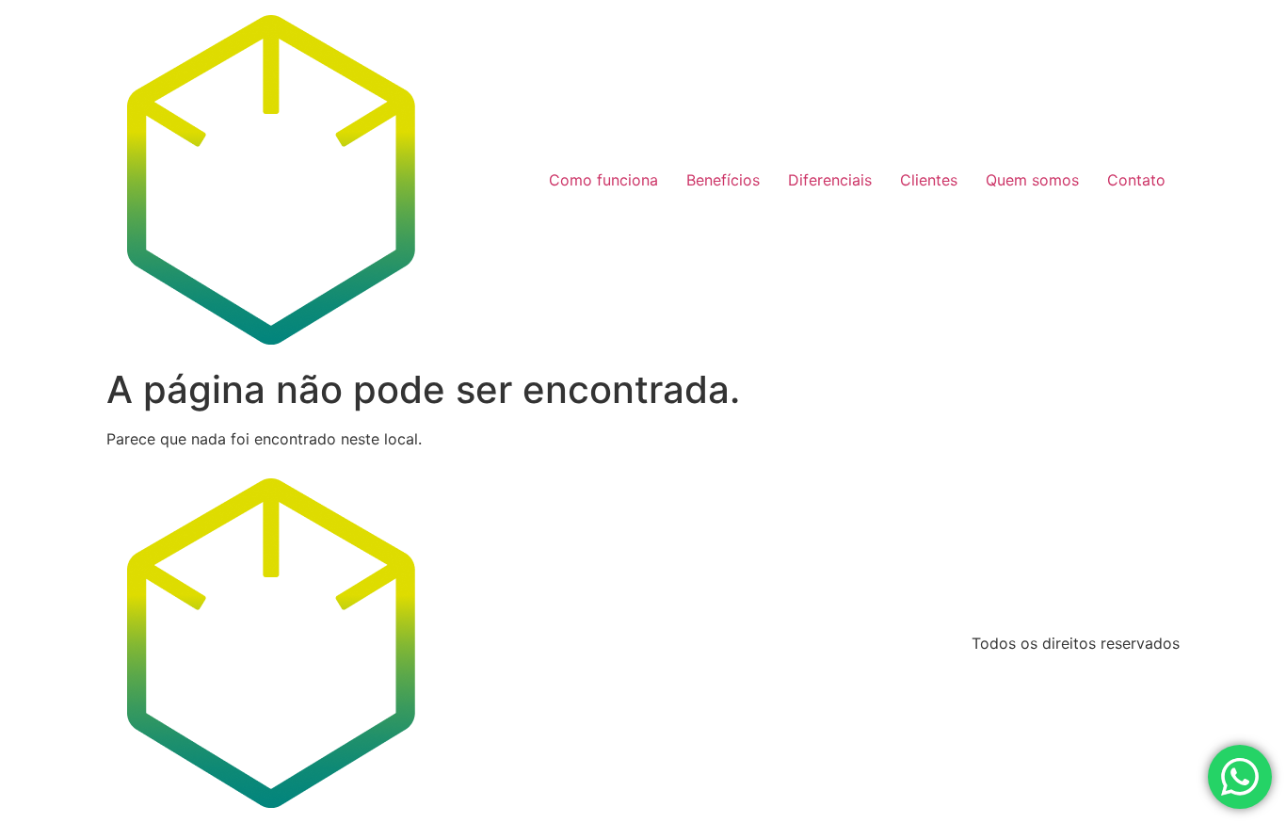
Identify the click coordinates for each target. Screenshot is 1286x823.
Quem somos (1032, 179)
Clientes (928, 179)
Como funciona (603, 179)
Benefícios (723, 179)
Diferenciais (830, 179)
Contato (1136, 179)
